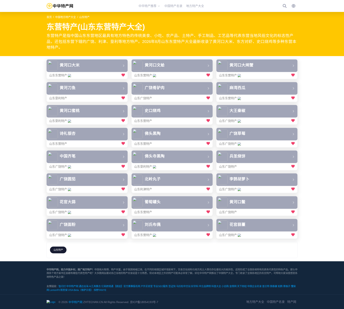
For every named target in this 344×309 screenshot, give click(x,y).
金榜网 (232, 286)
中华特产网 (72, 286)
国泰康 (273, 286)
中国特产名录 (276, 301)
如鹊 (280, 286)
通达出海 (83, 286)
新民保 (63, 290)
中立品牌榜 (205, 286)
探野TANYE (100, 290)
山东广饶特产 (143, 98)
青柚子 (286, 286)
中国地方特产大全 (65, 17)
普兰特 (265, 286)
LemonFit (55, 290)
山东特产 (84, 17)
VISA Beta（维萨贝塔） (80, 290)
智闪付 (62, 286)
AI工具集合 (95, 286)
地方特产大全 (255, 301)
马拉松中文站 (183, 286)
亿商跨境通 (107, 286)
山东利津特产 (143, 189)
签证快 (172, 286)
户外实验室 (147, 286)
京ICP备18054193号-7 (144, 302)
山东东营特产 (58, 75)
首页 (49, 17)
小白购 (225, 286)
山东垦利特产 (58, 98)
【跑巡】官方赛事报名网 (127, 286)
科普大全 (216, 286)
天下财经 (242, 286)
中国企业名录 (254, 286)
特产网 (291, 301)
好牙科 (194, 286)
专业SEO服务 (160, 286)
